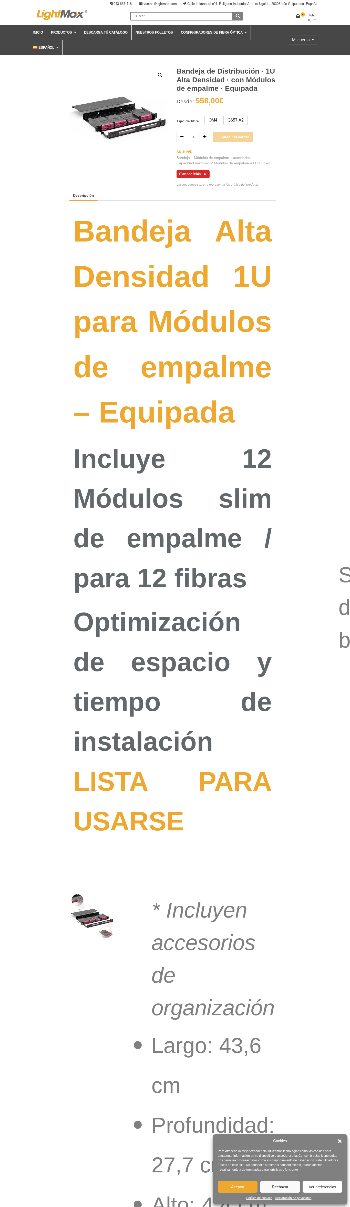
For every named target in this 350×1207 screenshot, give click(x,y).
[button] (339, 1140)
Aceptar (237, 1187)
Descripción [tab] (83, 195)
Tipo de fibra (188, 121)
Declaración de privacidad (293, 1198)
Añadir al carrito (235, 137)
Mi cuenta (301, 40)
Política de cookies (259, 1198)
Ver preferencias (322, 1187)
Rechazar (280, 1187)
